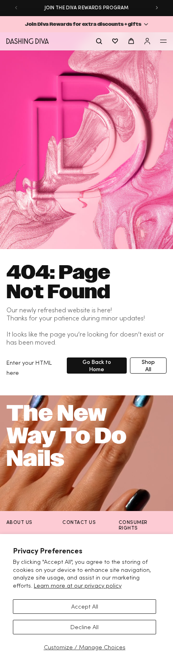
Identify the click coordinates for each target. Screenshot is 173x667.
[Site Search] (99, 41)
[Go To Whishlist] (115, 41)
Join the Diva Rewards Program (86, 7)
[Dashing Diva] (27, 41)
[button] (86, 24)
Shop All (148, 365)
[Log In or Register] (147, 41)
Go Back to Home (96, 365)
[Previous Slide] (16, 8)
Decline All (84, 627)
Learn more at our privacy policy (78, 585)
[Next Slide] (157, 8)
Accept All (84, 606)
